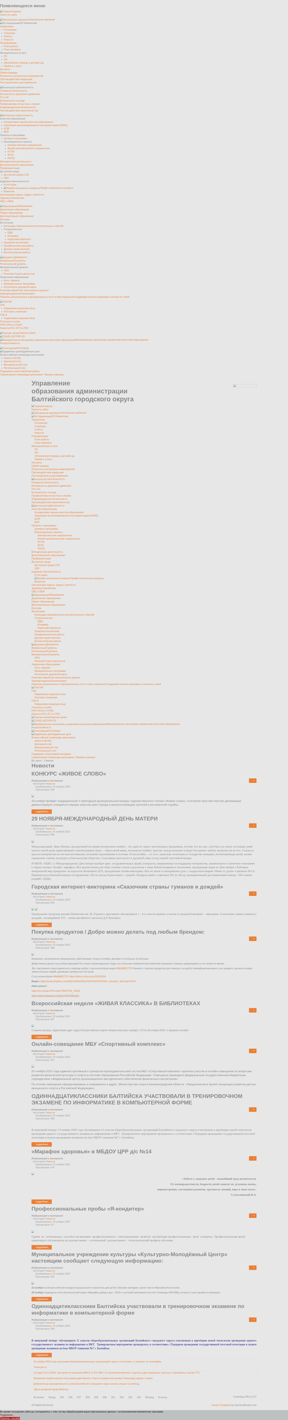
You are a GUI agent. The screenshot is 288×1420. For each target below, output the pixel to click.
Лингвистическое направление (25, 145)
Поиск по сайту (8, 14)
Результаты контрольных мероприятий (21, 76)
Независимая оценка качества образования (28, 122)
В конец (162, 1397)
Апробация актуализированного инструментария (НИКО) (35, 125)
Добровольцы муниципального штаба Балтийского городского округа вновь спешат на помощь (86, 1384)
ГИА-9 (3, 315)
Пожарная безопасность (13, 90)
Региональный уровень (13, 264)
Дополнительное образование (17, 165)
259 (96, 1397)
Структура (9, 33)
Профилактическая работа (19, 246)
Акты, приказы (12, 280)
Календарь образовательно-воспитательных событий (33, 226)
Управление (7, 26)
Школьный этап (12, 361)
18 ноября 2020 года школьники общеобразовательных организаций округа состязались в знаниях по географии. (97, 1361)
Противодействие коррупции (16, 79)
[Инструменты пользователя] (252, 780)
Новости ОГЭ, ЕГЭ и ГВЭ (14, 328)
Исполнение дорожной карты (20, 287)
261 (113, 1397)
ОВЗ (6, 178)
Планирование (8, 43)
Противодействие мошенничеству (19, 110)
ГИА (2, 305)
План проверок (12, 49)
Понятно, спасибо (10, 1418)
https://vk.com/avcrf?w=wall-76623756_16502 (56, 991)
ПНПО (11, 158)
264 (139, 1397)
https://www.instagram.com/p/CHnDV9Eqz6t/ (55, 995)
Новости (8, 39)
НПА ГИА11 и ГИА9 (11, 325)
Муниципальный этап (16, 364)
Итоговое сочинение (15, 311)
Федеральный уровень (12, 260)
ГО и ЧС (4, 97)
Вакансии (9, 191)
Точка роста (40, 1367)
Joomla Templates (221, 1405)
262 (122, 1397)
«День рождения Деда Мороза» (51, 1389)
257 (79, 1397)
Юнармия (13, 236)
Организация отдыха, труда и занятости (22, 194)
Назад (51, 1397)
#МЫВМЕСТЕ (124, 968)
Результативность (10, 343)
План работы (11, 46)
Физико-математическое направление (29, 148)
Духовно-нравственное (17, 249)
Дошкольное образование (14, 209)
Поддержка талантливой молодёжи (19, 371)
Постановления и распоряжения (18, 82)
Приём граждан (8, 72)
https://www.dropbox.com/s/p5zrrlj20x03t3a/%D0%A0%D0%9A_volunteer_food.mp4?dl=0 (88, 981)
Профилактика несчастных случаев (20, 104)
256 (70, 1397)
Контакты (5, 69)
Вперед (149, 1397)
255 (62, 1397)
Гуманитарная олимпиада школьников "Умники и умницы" (32, 374)
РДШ (10, 232)
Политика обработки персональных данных (24, 290)
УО (5, 56)
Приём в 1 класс (13, 66)
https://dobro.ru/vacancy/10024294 (87, 976)
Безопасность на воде (12, 100)
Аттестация (10, 184)
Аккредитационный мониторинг (17, 293)
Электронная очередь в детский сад (24, 62)
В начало (39, 1397)
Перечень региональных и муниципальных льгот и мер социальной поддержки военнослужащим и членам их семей (64, 297)
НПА (6, 270)
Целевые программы (15, 138)
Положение (10, 29)
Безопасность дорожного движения (20, 94)
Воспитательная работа (17, 252)
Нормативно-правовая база (19, 308)
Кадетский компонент (19, 239)
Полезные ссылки (10, 321)
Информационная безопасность (18, 107)
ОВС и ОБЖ (6, 201)
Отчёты (8, 36)
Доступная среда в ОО (16, 174)
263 (130, 1397)
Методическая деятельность (15, 161)
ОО (5, 59)
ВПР (6, 132)
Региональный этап (15, 368)
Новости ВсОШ (12, 358)
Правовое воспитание (16, 242)
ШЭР (6, 128)
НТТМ (11, 151)
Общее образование (11, 213)
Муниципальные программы (19, 283)
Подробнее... (42, 811)
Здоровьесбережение (12, 198)
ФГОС (11, 155)
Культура (5, 219)
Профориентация (10, 168)
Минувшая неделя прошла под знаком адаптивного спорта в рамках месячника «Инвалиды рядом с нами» (93, 1378)
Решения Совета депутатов (19, 274)
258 (88, 1397)
